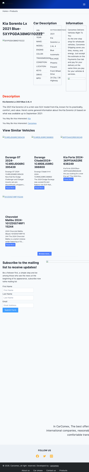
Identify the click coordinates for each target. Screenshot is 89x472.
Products (14, 11)
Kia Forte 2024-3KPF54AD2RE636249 (73, 160)
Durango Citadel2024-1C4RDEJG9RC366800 (43, 162)
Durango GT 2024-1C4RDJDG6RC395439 (15, 162)
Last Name (7, 294)
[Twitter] (44, 456)
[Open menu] (84, 4)
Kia (29, 118)
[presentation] (15, 144)
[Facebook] (37, 456)
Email (5, 301)
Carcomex (32, 123)
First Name (7, 286)
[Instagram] (51, 456)
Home (5, 11)
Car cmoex (38, 470)
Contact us (51, 470)
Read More (10, 188)
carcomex (54, 466)
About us (26, 470)
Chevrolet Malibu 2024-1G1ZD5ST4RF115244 (15, 221)
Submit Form (10, 310)
